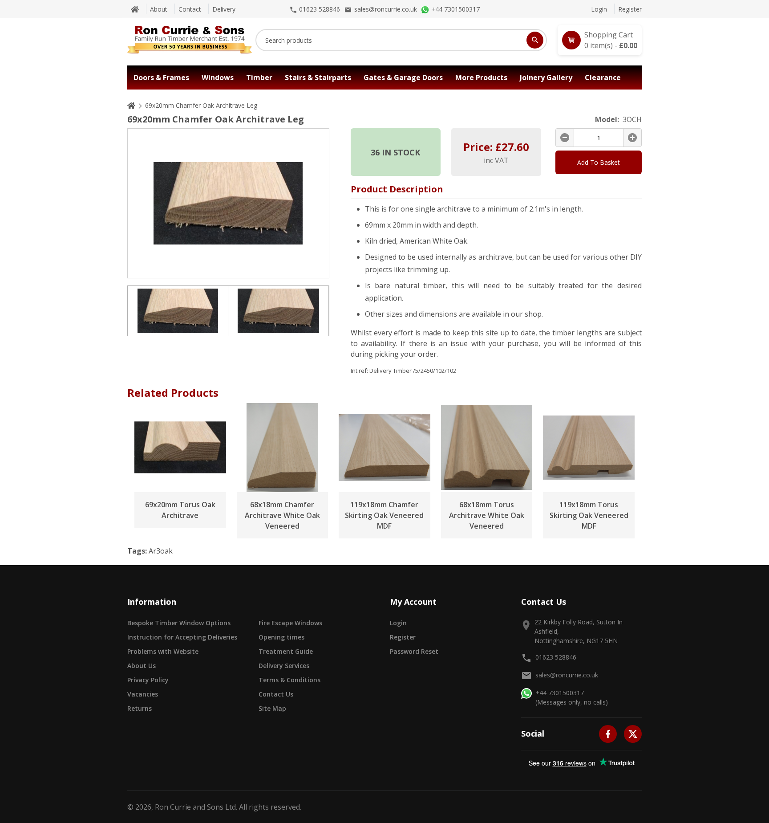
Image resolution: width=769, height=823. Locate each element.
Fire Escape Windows (290, 623)
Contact (189, 9)
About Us (141, 665)
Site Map (272, 708)
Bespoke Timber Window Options (179, 623)
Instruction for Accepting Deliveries (182, 637)
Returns (139, 708)
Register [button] (403, 637)
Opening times (281, 637)
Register (630, 9)
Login (599, 9)
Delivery (223, 9)
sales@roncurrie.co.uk (566, 675)
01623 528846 (555, 657)
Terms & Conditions (289, 680)
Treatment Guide (286, 651)
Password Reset (414, 651)
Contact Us (276, 694)
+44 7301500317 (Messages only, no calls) (571, 697)
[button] (600, 40)
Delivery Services (284, 665)
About (158, 9)
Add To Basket (598, 162)
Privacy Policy (148, 680)
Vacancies (142, 694)
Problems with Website (162, 651)
